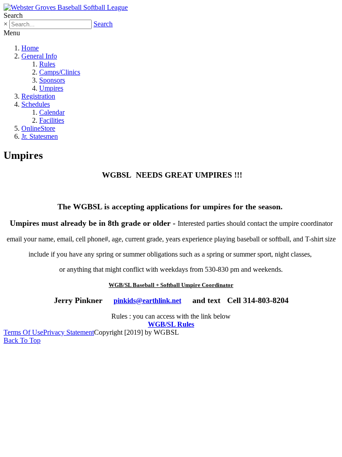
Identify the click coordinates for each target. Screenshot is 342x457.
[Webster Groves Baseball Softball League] (66, 7)
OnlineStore (38, 128)
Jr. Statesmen (39, 136)
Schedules (35, 104)
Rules (47, 64)
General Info (39, 56)
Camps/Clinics (59, 72)
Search (103, 24)
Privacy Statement (68, 332)
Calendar (52, 112)
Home (30, 48)
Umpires (51, 88)
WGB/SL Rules (171, 324)
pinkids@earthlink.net (147, 300)
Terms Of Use (23, 332)
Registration (38, 96)
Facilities (51, 120)
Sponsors (52, 80)
